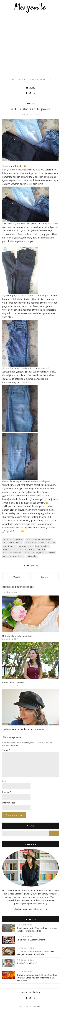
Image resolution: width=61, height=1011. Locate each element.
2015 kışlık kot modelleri (39, 539)
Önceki (16, 577)
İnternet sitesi (8, 802)
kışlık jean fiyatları (13, 549)
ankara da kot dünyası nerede (40, 543)
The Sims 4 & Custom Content (31, 939)
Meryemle (35, 1007)
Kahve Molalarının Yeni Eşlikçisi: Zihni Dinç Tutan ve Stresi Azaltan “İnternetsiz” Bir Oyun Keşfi (37, 977)
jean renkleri (42, 546)
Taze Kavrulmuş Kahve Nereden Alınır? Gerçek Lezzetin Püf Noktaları (35, 953)
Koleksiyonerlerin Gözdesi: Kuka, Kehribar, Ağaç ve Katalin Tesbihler (37, 929)
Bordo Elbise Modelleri (13, 682)
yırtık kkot (32, 556)
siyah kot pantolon (46, 553)
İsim (5, 781)
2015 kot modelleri (13, 543)
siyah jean (29, 553)
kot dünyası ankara (35, 549)
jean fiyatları (10, 546)
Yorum (6, 750)
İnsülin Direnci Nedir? (27, 963)
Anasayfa (26, 992)
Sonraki (44, 577)
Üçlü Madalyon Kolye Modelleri (17, 636)
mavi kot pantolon (12, 553)
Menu (31, 87)
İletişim (36, 992)
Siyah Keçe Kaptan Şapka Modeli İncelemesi (23, 729)
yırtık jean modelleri (13, 556)
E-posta (6, 792)
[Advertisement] (30, 45)
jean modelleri (26, 546)
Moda (30, 103)
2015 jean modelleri (13, 539)
